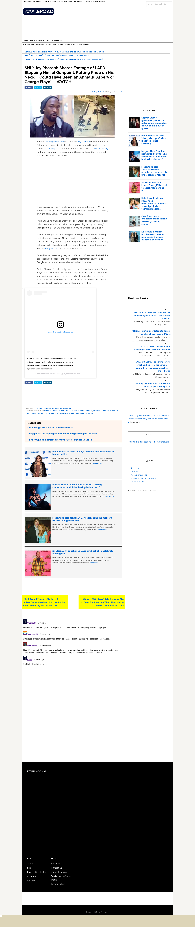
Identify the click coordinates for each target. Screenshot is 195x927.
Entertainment (85, 411)
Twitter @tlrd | (135, 442)
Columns (31, 876)
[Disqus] (73, 651)
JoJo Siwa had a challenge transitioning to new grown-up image (154, 220)
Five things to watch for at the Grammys (51, 427)
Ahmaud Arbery (100, 148)
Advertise (135, 468)
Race (57, 408)
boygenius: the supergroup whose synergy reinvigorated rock (63, 433)
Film (29, 868)
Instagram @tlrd (161, 442)
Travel (30, 863)
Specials (31, 880)
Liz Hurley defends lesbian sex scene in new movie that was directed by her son (152, 235)
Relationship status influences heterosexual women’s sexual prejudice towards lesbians (154, 203)
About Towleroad (139, 475)
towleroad (65, 408)
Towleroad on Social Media (144, 478)
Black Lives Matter (68, 411)
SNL (77, 413)
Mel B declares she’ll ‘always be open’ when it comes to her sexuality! (57, 55)
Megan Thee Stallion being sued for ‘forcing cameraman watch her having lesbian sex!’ (64, 59)
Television (85, 413)
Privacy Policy (137, 482)
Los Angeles (53, 148)
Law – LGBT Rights (36, 872)
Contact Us (136, 471)
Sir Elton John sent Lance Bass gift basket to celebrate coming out (154, 186)
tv (92, 413)
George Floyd (51, 248)
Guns (51, 408)
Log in (106, 912)
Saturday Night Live (54, 141)
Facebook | (148, 442)
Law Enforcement (34, 413)
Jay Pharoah (84, 141)
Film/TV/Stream (40, 408)
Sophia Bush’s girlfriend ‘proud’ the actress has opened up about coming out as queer (64, 51)
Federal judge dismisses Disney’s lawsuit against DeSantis (60, 440)
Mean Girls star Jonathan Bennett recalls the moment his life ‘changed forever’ (154, 171)
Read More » (97, 463)
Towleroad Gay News (98, 11)
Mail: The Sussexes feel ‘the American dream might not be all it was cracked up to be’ (152, 315)
